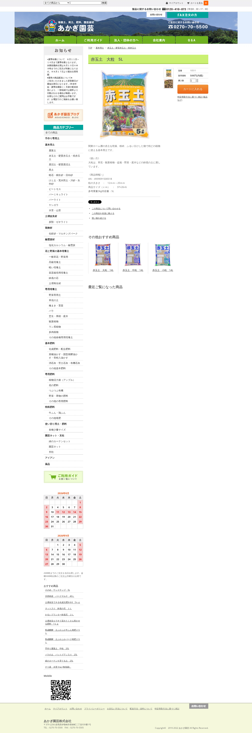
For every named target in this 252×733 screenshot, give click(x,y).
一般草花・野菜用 (58, 256)
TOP (90, 47)
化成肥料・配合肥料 (59, 349)
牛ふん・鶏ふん (57, 412)
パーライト (55, 199)
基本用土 (100, 47)
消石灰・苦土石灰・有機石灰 (64, 363)
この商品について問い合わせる (106, 208)
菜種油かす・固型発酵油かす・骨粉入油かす (63, 356)
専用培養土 (51, 289)
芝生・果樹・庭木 (58, 316)
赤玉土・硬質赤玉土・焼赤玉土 (121, 47)
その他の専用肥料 (58, 401)
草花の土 (53, 300)
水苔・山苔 (55, 210)
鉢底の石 (53, 278)
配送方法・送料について (141, 708)
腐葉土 (52, 150)
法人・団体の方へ (126, 39)
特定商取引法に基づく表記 (167, 708)
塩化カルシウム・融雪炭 (62, 245)
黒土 (51, 169)
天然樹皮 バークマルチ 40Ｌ (59, 596)
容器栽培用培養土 (58, 272)
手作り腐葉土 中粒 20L (57, 648)
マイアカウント (176, 3)
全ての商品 (51, 132)
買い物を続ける (99, 218)
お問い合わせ (76, 708)
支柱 (51, 451)
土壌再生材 (55, 283)
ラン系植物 (55, 326)
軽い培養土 (55, 267)
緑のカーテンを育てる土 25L (59, 660)
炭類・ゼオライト (58, 221)
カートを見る (198, 3)
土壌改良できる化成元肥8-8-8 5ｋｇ (62, 602)
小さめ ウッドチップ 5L (57, 590)
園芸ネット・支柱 (54, 435)
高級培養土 (55, 262)
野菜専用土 (55, 294)
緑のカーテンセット (59, 441)
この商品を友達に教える (103, 213)
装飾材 (48, 227)
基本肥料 (50, 343)
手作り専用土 (52, 138)
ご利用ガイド (93, 39)
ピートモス (55, 189)
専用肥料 (50, 374)
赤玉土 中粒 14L (133, 270)
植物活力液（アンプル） (62, 379)
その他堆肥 (55, 418)
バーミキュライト (58, 194)
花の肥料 (53, 385)
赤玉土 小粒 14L (162, 270)
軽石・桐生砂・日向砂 (61, 175)
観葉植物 (53, 321)
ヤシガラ (53, 205)
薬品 (47, 464)
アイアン (50, 457)
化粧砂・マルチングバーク (63, 233)
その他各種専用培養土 (61, 337)
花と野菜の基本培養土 (57, 251)
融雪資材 (50, 239)
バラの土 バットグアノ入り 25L (61, 654)
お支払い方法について (117, 708)
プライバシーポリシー (94, 708)
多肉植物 (53, 332)
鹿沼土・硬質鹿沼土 (59, 164)
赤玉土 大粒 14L (103, 270)
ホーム (60, 39)
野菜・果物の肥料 (58, 395)
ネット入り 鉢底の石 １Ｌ (58, 608)
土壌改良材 (51, 216)
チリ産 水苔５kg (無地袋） (58, 666)
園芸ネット (55, 446)
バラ (51, 310)
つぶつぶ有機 (56, 390)
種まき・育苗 (56, 305)
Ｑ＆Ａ (191, 39)
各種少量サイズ (57, 429)
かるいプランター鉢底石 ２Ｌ (59, 614)
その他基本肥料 (57, 368)
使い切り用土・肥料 (56, 423)
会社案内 (158, 39)
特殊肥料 (50, 406)
